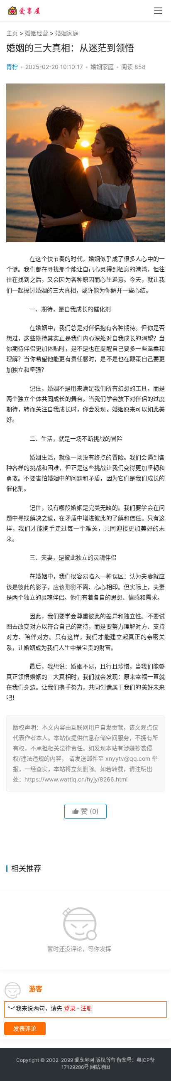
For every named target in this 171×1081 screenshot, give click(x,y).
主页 (12, 33)
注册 (86, 1008)
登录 (70, 1008)
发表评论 (25, 1028)
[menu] (158, 10)
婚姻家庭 (66, 33)
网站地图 (100, 1067)
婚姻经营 (36, 33)
